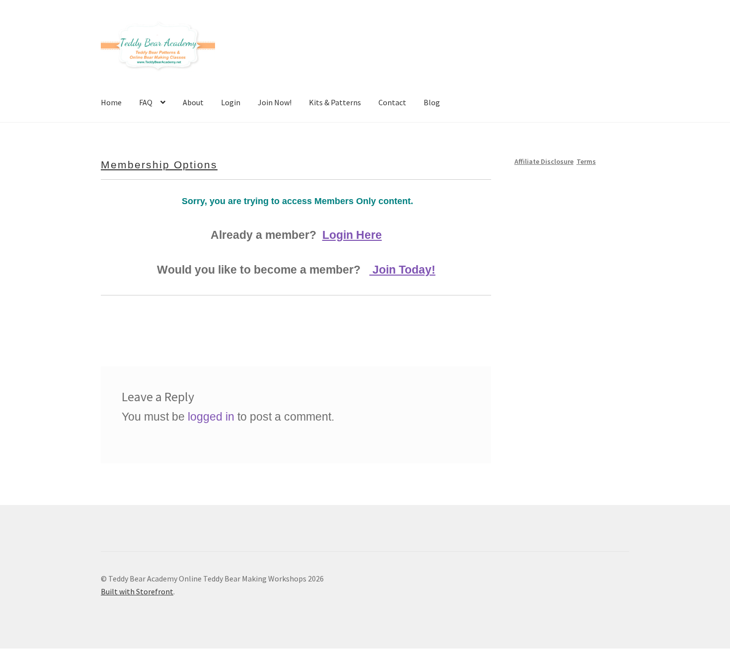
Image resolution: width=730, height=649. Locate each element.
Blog (432, 102)
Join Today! (402, 269)
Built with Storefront (137, 591)
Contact (392, 102)
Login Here (352, 234)
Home (111, 102)
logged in (211, 416)
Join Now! (275, 102)
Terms (586, 161)
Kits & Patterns (335, 102)
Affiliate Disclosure (544, 161)
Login (230, 102)
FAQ (145, 102)
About (193, 102)
